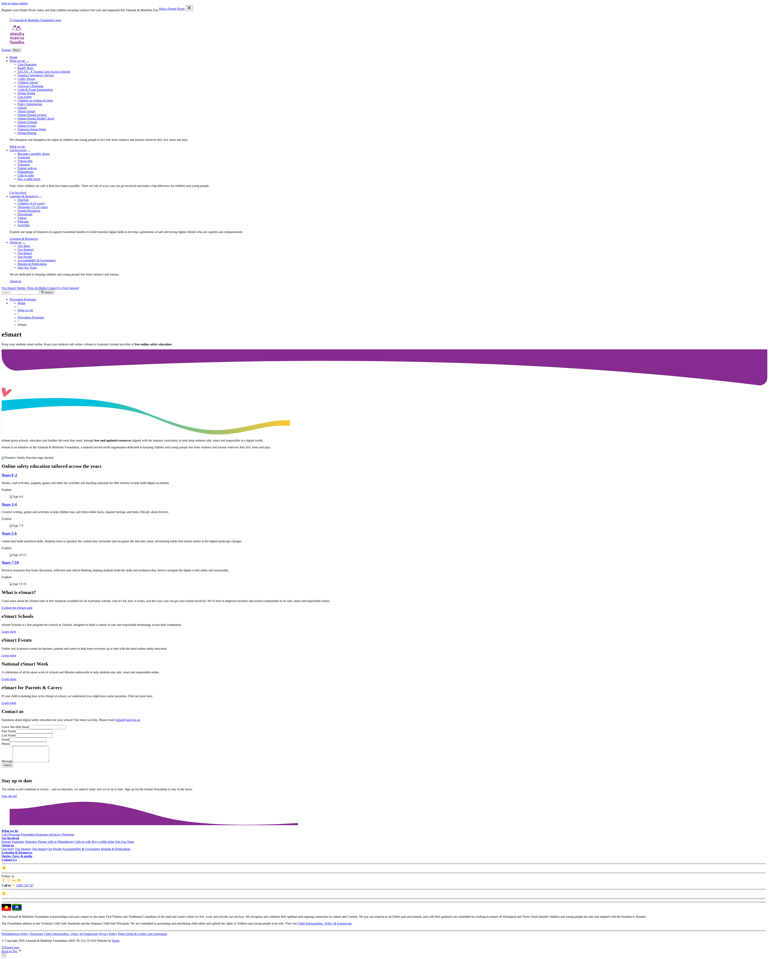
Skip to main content (15, 3)
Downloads (25, 214)
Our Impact (25, 253)
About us (15, 242)
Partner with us (27, 168)
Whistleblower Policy (15, 934)
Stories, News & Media (31, 288)
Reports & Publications (32, 264)
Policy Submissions (30, 104)
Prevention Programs (34, 834)
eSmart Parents (27, 133)
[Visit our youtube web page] (19, 881)
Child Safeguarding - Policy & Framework (325, 923)
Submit (7, 765)
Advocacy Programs (30, 86)
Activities (24, 225)
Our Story (24, 246)
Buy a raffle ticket (29, 179)
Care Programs (27, 64)
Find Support (70, 288)
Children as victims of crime (35, 100)
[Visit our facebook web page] (4, 881)
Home (13, 57)
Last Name (8, 735)
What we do (17, 61)
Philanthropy (26, 171)
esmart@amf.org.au (127, 720)
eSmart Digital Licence (32, 115)
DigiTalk (23, 200)
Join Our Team (27, 267)
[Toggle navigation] (27, 62)
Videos (22, 218)
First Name (9, 731)
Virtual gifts (25, 161)
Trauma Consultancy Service (36, 75)
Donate (6, 50)
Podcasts (23, 221)
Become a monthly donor (34, 153)
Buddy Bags (25, 68)
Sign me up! (9, 796)
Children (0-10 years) (31, 203)
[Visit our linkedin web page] (14, 881)
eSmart (22, 107)
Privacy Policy (108, 934)
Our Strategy (26, 249)
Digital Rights (26, 93)
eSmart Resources (29, 210)
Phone (6, 743)
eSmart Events (27, 125)
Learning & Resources (24, 196)
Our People (25, 256)
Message (7, 761)
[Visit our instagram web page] (9, 881)
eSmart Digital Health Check (36, 118)
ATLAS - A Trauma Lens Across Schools (44, 71)
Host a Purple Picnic (172, 8)
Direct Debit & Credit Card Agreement (142, 934)
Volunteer (24, 164)
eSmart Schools (27, 122)
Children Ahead (28, 82)
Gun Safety (25, 97)
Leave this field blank (15, 727)
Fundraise (24, 157)
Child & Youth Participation (35, 89)
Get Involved (18, 150)
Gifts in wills (26, 175)
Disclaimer (36, 934)
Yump (115, 940)
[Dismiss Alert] (189, 8)
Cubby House (26, 79)
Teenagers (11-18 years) (33, 207)
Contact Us (54, 288)
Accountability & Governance (37, 260)
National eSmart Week (32, 129)
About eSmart (26, 111)
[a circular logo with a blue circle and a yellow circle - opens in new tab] (10, 947)
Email (5, 739)
